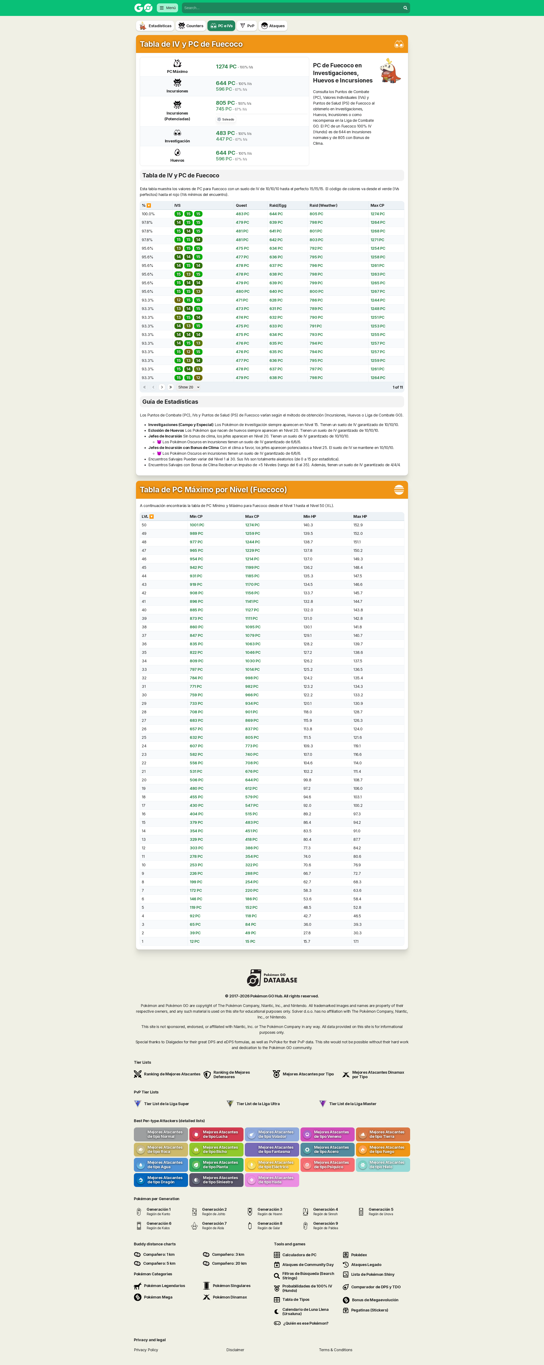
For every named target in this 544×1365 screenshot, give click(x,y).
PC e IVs (225, 26)
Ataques (277, 26)
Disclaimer (235, 1350)
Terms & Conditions (335, 1350)
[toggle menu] (405, 8)
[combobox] (291, 8)
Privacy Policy (146, 1350)
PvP (250, 26)
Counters (194, 26)
